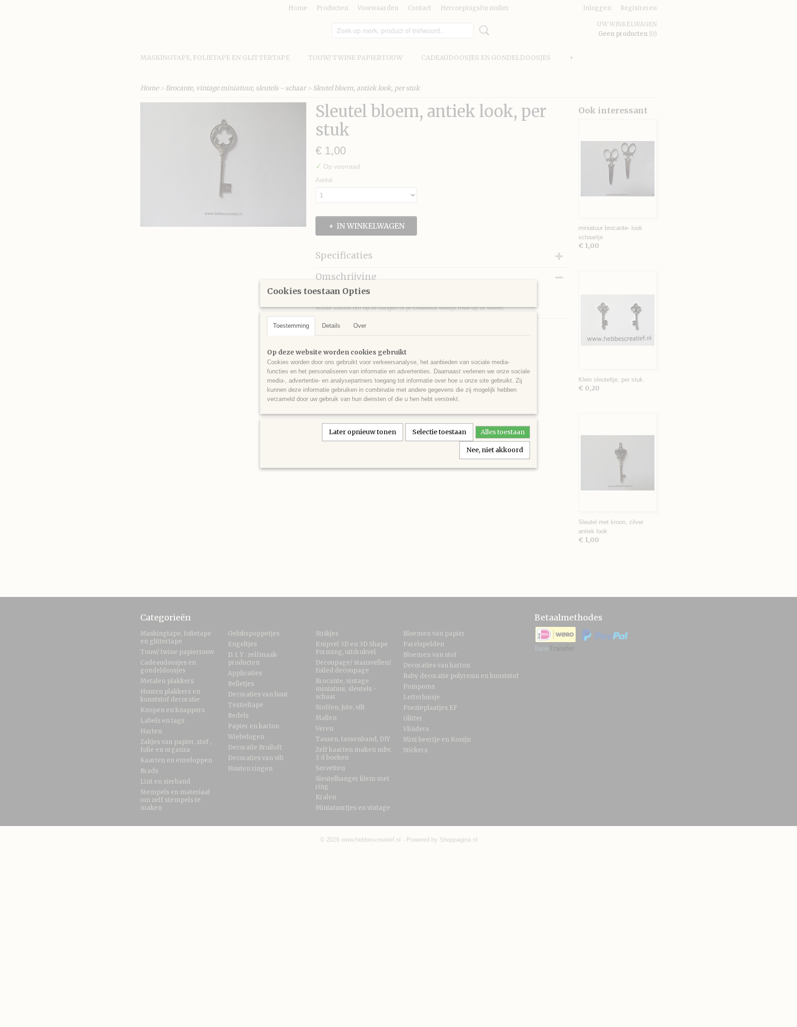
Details (331, 325)
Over (359, 325)
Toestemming (291, 325)
